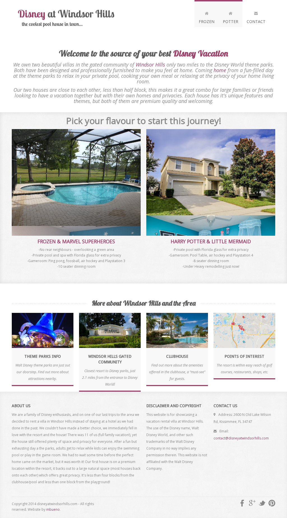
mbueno (53, 509)
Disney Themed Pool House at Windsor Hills (68, 18)
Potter (230, 21)
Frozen (206, 21)
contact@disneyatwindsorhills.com (241, 438)
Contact (256, 21)
